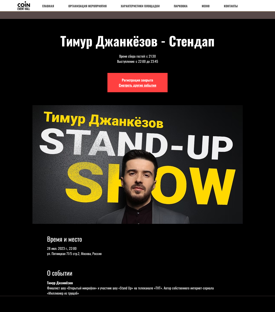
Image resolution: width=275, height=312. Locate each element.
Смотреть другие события (137, 85)
